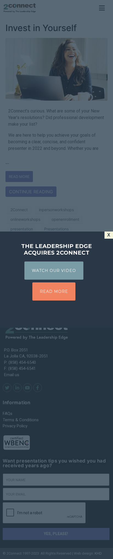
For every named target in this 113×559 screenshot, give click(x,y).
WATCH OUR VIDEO (54, 270)
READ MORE (54, 291)
